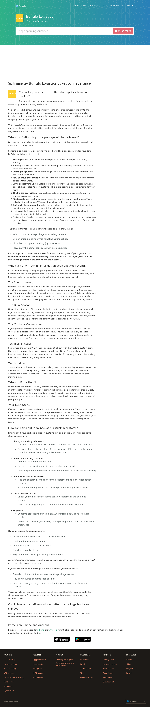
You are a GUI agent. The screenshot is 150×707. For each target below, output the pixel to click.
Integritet (129, 668)
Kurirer (95, 6)
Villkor (128, 664)
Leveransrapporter (110, 664)
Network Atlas (108, 668)
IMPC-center (38, 673)
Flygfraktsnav (9, 691)
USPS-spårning (9, 660)
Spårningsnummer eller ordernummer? (65, 664)
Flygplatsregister (39, 660)
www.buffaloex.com (38, 21)
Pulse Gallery (108, 673)
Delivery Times (108, 660)
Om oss (129, 660)
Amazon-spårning (10, 664)
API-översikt (84, 660)
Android (53, 629)
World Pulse (107, 677)
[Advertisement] (75, 61)
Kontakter (114, 6)
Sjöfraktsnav (8, 686)
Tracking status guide (64, 660)
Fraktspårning (9, 682)
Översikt (83, 664)
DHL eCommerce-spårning (14, 677)
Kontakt (129, 673)
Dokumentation (85, 668)
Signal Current (108, 682)
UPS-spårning (9, 673)
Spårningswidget (86, 677)
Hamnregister (38, 664)
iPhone (40, 629)
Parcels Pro (80, 6)
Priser (82, 673)
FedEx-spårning (10, 668)
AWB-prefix (37, 668)
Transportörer (38, 677)
